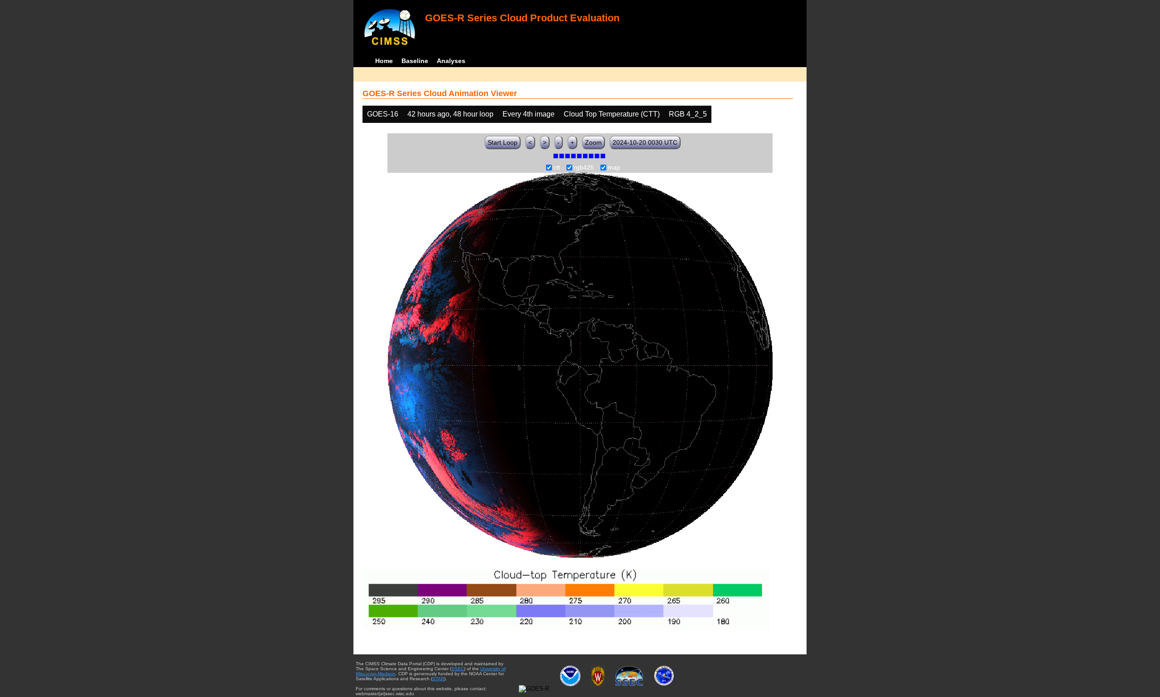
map (614, 167)
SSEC (457, 668)
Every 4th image (529, 114)
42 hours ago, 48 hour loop (450, 114)
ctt (556, 167)
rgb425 (584, 167)
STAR (438, 678)
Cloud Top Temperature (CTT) (612, 114)
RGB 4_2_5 (688, 114)
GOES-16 (382, 114)
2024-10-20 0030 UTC (645, 142)
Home (384, 60)
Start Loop (502, 142)
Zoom (593, 142)
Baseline (414, 60)
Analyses (451, 60)
